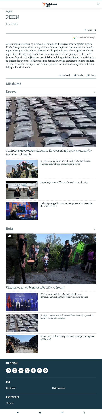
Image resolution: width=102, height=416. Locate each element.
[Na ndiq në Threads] (33, 370)
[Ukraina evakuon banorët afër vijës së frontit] (51, 258)
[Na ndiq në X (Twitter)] (27, 370)
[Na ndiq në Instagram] (14, 370)
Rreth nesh (11, 388)
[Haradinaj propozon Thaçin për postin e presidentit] (22, 190)
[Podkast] (40, 412)
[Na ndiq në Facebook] (8, 370)
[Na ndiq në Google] (45, 370)
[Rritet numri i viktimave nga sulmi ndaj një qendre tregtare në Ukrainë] (22, 344)
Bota (9, 229)
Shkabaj (10, 403)
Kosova (11, 92)
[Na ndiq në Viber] (39, 370)
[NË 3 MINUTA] (62, 412)
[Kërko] (84, 412)
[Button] (90, 30)
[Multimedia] (18, 412)
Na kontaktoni (58, 388)
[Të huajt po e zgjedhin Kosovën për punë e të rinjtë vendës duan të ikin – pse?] (22, 211)
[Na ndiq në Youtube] (21, 370)
